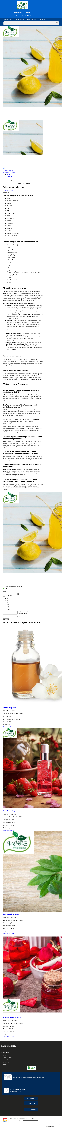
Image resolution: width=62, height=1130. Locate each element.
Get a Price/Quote (8, 190)
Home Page (7, 19)
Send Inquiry (9, 171)
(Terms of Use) (31, 1118)
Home (8, 174)
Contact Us (42, 19)
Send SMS (32, 1103)
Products (9, 177)
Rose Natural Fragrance (12, 1017)
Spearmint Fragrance (11, 914)
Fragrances (10, 179)
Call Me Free (32, 1109)
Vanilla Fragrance (9, 708)
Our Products (31, 19)
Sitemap (5, 1064)
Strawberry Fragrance (11, 811)
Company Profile (19, 19)
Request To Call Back (9, 173)
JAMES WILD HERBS (23, 13)
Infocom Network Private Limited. (30, 1120)
